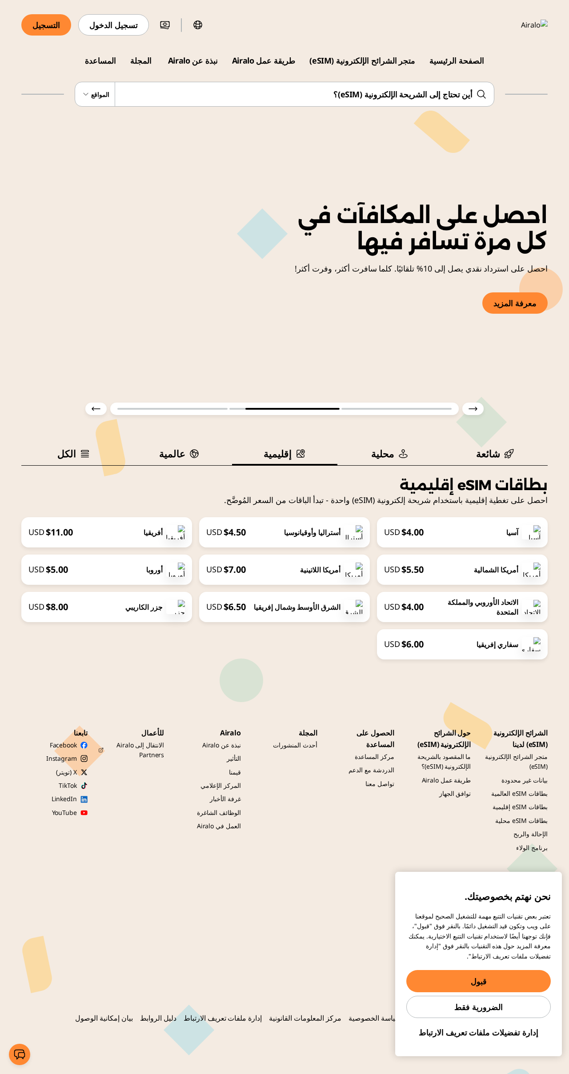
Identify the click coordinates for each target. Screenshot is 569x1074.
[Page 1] (396, 409)
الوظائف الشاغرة (219, 812)
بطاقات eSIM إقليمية (520, 807)
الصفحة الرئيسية (456, 60)
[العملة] (165, 25)
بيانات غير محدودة (524, 780)
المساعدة (100, 60)
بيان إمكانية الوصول (104, 1018)
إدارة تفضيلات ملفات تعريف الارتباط (478, 1032)
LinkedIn (64, 799)
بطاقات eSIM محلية (521, 820)
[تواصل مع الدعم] (19, 1054)
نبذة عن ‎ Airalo (192, 60)
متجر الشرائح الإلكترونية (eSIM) (362, 60)
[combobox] (285, 94)
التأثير (234, 758)
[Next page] (96, 409)
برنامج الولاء (532, 847)
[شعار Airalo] (521, 25)
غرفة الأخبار (225, 799)
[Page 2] (284, 409)
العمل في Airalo (219, 826)
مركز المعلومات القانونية (305, 1018)
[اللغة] (197, 25)
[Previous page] (473, 409)
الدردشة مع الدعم (371, 770)
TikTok (67, 785)
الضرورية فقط (478, 1007)
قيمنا (235, 772)
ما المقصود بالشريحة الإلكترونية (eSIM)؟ (444, 761)
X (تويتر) (66, 772)
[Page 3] (172, 409)
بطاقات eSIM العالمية (519, 793)
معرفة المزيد (515, 303)
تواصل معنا (379, 783)
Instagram (61, 758)
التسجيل (46, 25)
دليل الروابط (158, 1018)
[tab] (495, 453)
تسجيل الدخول (113, 25)
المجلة (141, 60)
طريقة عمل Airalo (263, 60)
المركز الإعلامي (220, 785)
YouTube (64, 812)
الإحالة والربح (530, 834)
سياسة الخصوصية (375, 1018)
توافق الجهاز (455, 793)
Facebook (63, 745)
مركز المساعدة (374, 756)
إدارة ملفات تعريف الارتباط (223, 1018)
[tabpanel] (284, 562)
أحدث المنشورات (295, 745)
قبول (479, 981)
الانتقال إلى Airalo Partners (140, 750)
